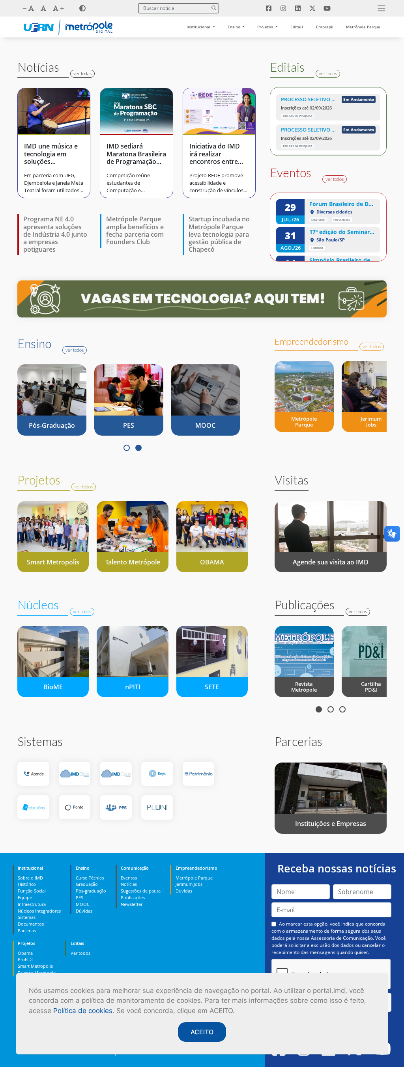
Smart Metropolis (35, 966)
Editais (296, 27)
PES (79, 897)
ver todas (82, 73)
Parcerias (27, 930)
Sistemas (27, 917)
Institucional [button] (199, 27)
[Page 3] (342, 709)
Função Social (32, 891)
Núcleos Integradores (39, 911)
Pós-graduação (91, 891)
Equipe (25, 897)
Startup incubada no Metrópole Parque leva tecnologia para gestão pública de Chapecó (219, 234)
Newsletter (131, 904)
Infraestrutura (32, 904)
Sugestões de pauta (141, 891)
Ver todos (80, 953)
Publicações (133, 897)
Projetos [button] (265, 27)
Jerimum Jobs (189, 884)
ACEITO (202, 1032)
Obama (25, 953)
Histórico (27, 884)
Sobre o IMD (30, 878)
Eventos (129, 878)
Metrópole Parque (363, 27)
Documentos (31, 924)
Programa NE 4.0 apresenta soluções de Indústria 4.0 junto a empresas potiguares (55, 234)
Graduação (87, 884)
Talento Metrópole (37, 973)
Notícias (129, 884)
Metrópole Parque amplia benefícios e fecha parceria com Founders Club (135, 230)
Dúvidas (84, 911)
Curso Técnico (90, 878)
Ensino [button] (234, 27)
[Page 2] (138, 448)
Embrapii (324, 27)
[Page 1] (126, 448)
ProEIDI (25, 959)
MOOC (83, 904)
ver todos (328, 73)
